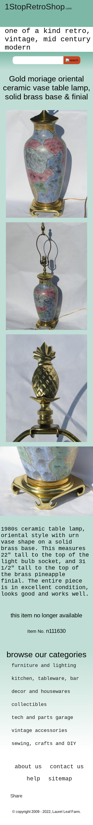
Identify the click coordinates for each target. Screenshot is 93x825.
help (33, 779)
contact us (67, 767)
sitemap (60, 779)
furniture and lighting (44, 665)
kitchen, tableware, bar (45, 678)
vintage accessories (39, 731)
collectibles (29, 704)
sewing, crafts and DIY (44, 744)
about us (28, 767)
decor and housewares (41, 691)
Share (16, 795)
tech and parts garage (42, 718)
